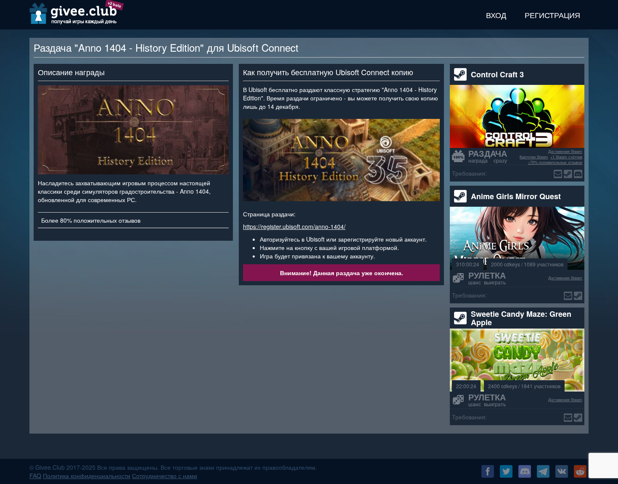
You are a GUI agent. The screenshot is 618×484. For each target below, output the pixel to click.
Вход (496, 14)
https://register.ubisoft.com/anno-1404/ (294, 226)
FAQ (35, 475)
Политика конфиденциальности (86, 475)
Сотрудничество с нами (164, 475)
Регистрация (552, 14)
